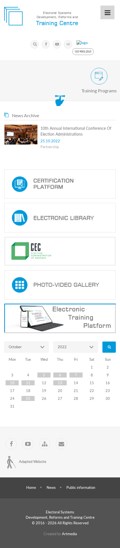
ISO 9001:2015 (83, 51)
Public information (80, 487)
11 (28, 383)
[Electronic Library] (60, 217)
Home (31, 487)
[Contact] (61, 444)
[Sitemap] (44, 444)
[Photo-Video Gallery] (60, 285)
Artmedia (69, 534)
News (51, 487)
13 (60, 383)
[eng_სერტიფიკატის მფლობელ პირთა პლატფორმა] (60, 184)
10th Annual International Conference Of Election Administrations (75, 131)
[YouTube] (57, 44)
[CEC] (60, 251)
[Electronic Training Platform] (60, 318)
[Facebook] (46, 44)
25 (28, 398)
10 (12, 383)
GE (68, 44)
